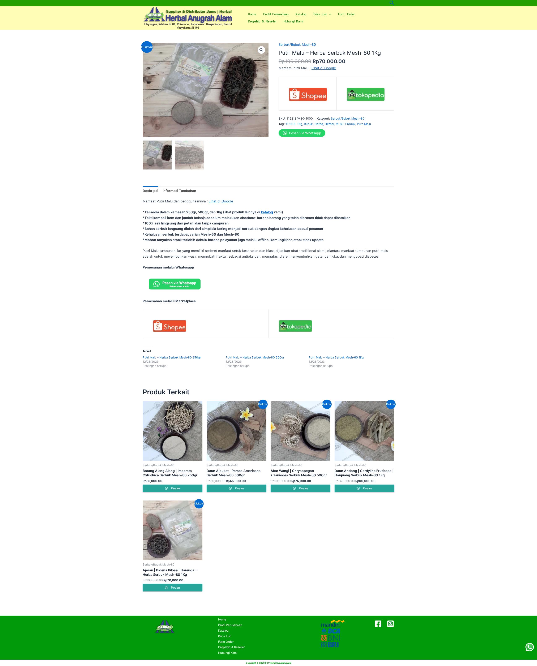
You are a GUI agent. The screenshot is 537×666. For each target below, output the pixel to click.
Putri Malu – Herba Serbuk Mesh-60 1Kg (336, 357)
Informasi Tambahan (179, 191)
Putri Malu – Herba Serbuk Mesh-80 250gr (172, 357)
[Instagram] (390, 624)
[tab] (150, 190)
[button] (261, 50)
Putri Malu (364, 124)
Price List (320, 14)
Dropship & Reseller (262, 21)
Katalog (301, 14)
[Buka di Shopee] (307, 96)
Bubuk (308, 124)
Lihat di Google (324, 68)
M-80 (340, 124)
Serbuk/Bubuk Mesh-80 (297, 44)
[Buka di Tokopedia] (365, 96)
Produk (350, 124)
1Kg (299, 124)
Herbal (329, 124)
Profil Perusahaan (275, 14)
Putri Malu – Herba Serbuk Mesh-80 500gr (255, 357)
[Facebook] (378, 624)
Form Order (346, 14)
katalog (267, 212)
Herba (318, 124)
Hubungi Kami (293, 21)
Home (252, 14)
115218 (290, 124)
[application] (329, 14)
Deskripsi (150, 191)
